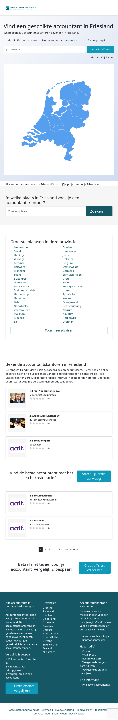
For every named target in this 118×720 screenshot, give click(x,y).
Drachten (68, 247)
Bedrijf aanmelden (56, 713)
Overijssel (48, 626)
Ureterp (67, 290)
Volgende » (71, 549)
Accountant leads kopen (96, 636)
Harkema (20, 298)
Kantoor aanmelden (94, 640)
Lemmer (19, 263)
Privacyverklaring (64, 710)
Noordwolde (21, 306)
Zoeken (97, 211)
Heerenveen (70, 251)
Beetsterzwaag (72, 306)
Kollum (67, 282)
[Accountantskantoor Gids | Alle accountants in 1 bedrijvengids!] (21, 7)
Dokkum (68, 259)
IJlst (16, 321)
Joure (66, 255)
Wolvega (19, 259)
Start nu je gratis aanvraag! (94, 476)
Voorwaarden (84, 710)
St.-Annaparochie (24, 290)
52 (60, 549)
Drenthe (47, 607)
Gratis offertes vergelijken (94, 567)
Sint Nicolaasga (23, 286)
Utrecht (47, 641)
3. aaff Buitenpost (40, 440)
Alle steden (49, 652)
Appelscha (69, 294)
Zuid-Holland (50, 644)
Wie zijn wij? (89, 655)
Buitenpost (20, 278)
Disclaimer (101, 710)
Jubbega (19, 318)
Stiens (17, 274)
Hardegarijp (21, 294)
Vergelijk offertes (101, 49)
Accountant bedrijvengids (24, 710)
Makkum (19, 314)
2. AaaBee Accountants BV (45, 415)
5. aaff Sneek (37, 520)
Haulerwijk (69, 318)
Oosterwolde (70, 267)
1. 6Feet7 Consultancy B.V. (45, 390)
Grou (66, 278)
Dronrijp (68, 321)
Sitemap (46, 710)
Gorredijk (68, 271)
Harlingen (20, 255)
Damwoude (21, 282)
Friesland (48, 615)
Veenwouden (22, 310)
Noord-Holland (51, 637)
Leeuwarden (22, 247)
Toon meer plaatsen (59, 330)
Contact (86, 651)
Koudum (68, 314)
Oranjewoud (70, 302)
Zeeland (47, 648)
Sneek (18, 251)
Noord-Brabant (51, 633)
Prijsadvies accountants (96, 684)
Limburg (48, 630)
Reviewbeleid (77, 713)
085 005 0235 (94, 658)
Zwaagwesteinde (73, 286)
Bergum (68, 263)
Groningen (49, 622)
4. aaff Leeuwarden (41, 495)
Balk (16, 302)
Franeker (19, 271)
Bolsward (19, 267)
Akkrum (67, 310)
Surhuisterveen (72, 274)
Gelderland (49, 618)
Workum (68, 298)
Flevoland (48, 611)
